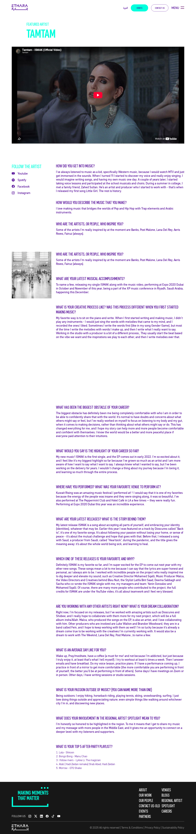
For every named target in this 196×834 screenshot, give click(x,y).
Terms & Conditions (132, 827)
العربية (125, 8)
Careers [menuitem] (167, 811)
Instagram (24, 193)
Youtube (23, 173)
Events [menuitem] (143, 811)
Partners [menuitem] (145, 816)
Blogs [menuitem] (166, 795)
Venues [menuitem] (166, 790)
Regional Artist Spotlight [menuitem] (172, 803)
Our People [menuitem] (146, 800)
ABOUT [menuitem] (143, 790)
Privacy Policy (152, 827)
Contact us (160, 8)
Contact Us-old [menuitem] (149, 806)
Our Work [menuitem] (145, 795)
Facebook (24, 186)
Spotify (22, 180)
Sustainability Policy (173, 827)
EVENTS (139, 8)
